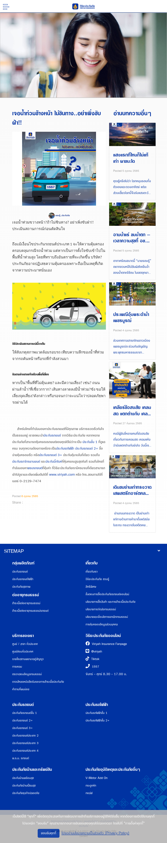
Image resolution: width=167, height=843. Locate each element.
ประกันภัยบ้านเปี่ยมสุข (24, 785)
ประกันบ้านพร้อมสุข (23, 778)
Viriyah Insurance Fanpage (109, 644)
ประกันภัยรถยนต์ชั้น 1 (24, 713)
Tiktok (95, 659)
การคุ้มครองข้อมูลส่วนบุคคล (102, 624)
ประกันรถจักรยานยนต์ (26, 461)
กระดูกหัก (91, 785)
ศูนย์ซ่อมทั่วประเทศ (22, 651)
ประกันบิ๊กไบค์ (53, 461)
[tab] (83, 551)
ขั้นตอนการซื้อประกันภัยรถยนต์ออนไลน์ (107, 594)
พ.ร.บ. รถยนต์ (20, 758)
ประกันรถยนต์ (52, 435)
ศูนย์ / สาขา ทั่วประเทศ (25, 644)
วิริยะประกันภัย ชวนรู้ (97, 579)
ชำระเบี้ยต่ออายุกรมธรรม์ (26, 603)
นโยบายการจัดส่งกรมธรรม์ (101, 609)
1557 (95, 667)
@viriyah (96, 651)
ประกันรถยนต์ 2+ (86, 448)
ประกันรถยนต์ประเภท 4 (25, 751)
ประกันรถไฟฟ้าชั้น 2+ (98, 720)
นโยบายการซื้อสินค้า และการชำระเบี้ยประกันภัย (110, 602)
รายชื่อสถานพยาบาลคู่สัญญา (28, 659)
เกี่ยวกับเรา (92, 571)
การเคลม (17, 667)
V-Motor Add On (97, 778)
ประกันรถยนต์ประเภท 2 (25, 735)
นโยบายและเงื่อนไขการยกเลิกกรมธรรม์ (107, 617)
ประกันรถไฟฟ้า (65, 448)
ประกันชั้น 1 (89, 442)
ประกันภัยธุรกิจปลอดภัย (25, 793)
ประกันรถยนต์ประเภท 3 (25, 743)
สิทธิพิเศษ (91, 587)
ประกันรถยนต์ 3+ (50, 455)
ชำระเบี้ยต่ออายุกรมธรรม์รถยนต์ (30, 611)
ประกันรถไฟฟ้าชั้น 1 (96, 713)
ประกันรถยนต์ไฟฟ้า (22, 579)
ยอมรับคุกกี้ (48, 833)
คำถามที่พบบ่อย (20, 689)
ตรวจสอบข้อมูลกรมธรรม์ (27, 674)
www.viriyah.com (62, 474)
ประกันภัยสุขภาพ (21, 587)
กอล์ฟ (89, 793)
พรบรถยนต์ (34, 468)
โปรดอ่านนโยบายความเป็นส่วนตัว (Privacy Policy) (95, 833)
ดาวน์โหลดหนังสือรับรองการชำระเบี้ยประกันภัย (38, 682)
